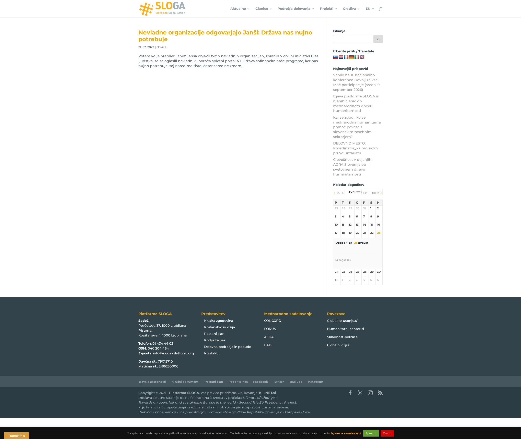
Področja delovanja (294, 9)
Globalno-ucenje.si (342, 321)
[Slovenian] (335, 57)
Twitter (278, 382)
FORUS (270, 329)
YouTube (295, 382)
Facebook (260, 382)
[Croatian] (340, 57)
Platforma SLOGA (184, 393)
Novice (161, 47)
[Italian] (356, 57)
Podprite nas (214, 340)
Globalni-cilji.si (338, 345)
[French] (346, 57)
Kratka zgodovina (218, 321)
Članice (261, 9)
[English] (362, 57)
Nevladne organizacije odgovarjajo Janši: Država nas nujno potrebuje (225, 36)
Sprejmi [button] (371, 433)
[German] (351, 57)
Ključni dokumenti (185, 382)
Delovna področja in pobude (227, 347)
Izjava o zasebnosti (152, 382)
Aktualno (238, 9)
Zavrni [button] (387, 433)
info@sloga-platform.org (173, 353)
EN (368, 9)
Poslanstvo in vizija (219, 327)
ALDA (269, 337)
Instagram (315, 382)
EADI (268, 345)
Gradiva (349, 9)
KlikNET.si (267, 393)
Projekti (326, 9)
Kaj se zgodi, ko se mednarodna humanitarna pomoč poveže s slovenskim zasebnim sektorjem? (357, 127)
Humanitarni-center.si (345, 329)
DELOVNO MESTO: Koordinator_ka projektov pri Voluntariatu (355, 148)
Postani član (214, 334)
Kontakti (211, 353)
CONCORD (272, 321)
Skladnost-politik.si (342, 337)
